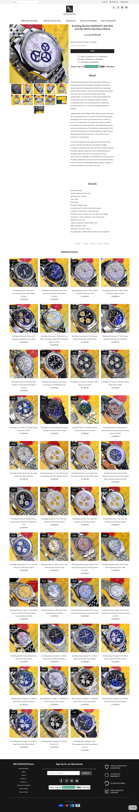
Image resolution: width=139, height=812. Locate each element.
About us (24, 778)
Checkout (124, 2)
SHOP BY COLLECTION (52, 21)
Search (24, 775)
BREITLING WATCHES (29, 21)
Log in (104, 2)
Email (107, 243)
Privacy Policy (23, 788)
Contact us (23, 782)
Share (86, 243)
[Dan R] (69, 11)
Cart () (115, 2)
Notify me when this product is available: (84, 42)
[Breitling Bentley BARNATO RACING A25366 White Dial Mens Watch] (16, 89)
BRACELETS (71, 21)
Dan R (72, 801)
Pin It (93, 243)
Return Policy (23, 792)
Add (100, 243)
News (24, 772)
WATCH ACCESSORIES (88, 21)
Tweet (78, 243)
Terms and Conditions (24, 785)
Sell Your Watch (24, 768)
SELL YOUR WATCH (108, 21)
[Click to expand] (38, 54)
